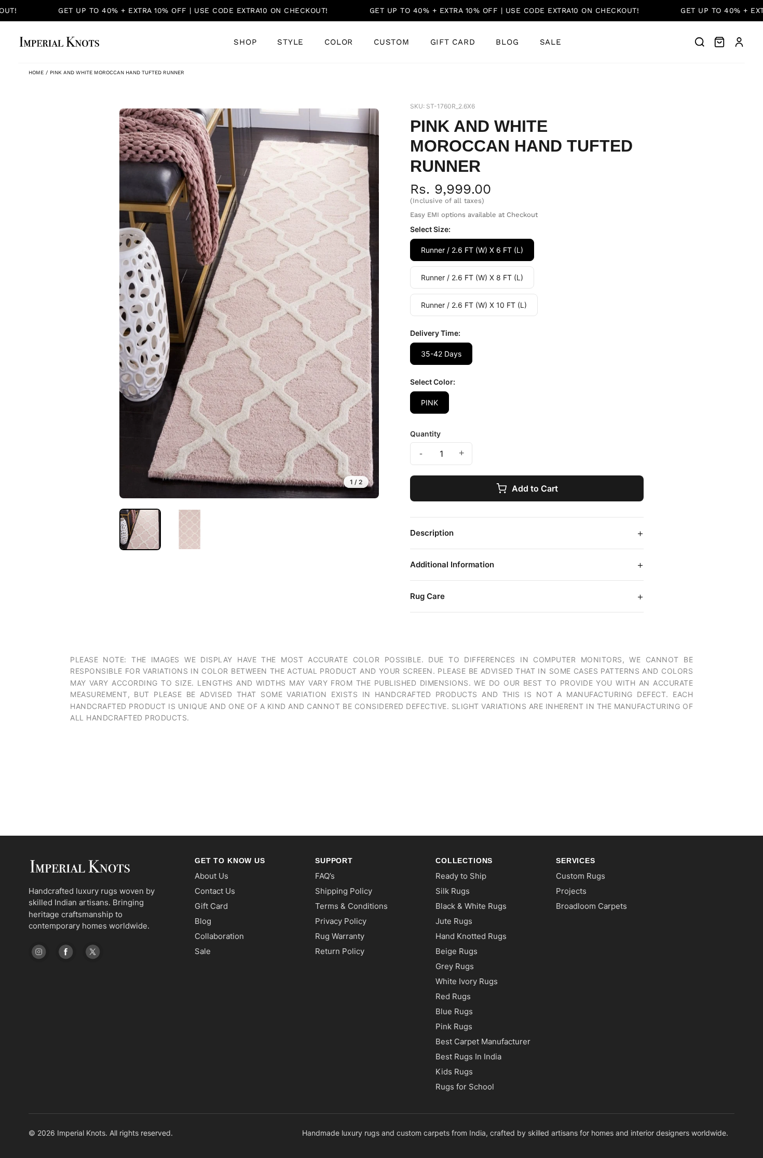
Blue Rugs (454, 1011)
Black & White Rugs (471, 906)
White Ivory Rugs (466, 981)
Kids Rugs (454, 1072)
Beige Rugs (456, 951)
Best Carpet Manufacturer (482, 1041)
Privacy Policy (340, 921)
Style (290, 42)
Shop (245, 42)
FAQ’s (325, 876)
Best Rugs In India (468, 1056)
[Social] (39, 952)
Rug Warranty (339, 936)
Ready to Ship (460, 876)
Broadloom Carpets (591, 906)
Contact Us (215, 891)
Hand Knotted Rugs (471, 936)
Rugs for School (464, 1087)
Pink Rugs (453, 1026)
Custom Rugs (580, 876)
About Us (211, 876)
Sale (551, 42)
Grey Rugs (454, 966)
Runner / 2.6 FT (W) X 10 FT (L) (474, 305)
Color (338, 42)
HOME (36, 72)
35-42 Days (441, 353)
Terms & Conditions (351, 906)
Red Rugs (453, 996)
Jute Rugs (453, 921)
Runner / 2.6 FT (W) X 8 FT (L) (472, 277)
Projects (571, 891)
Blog (507, 42)
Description (527, 533)
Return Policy (339, 951)
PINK (429, 402)
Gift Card (452, 42)
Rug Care (527, 596)
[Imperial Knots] (101, 866)
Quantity (425, 433)
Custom (392, 42)
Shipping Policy (343, 891)
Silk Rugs (452, 891)
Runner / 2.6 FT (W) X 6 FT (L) (472, 250)
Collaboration (219, 936)
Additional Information (527, 564)
